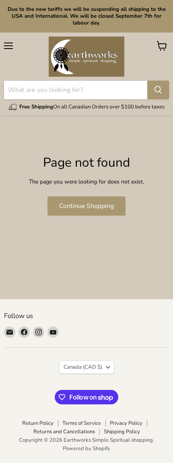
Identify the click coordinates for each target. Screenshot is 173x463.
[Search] (158, 90)
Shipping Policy (122, 431)
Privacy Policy (126, 423)
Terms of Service (81, 423)
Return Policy (38, 423)
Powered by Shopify (86, 448)
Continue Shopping (86, 206)
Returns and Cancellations (64, 431)
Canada (83, 367)
